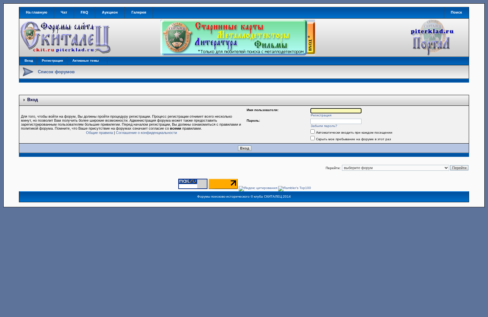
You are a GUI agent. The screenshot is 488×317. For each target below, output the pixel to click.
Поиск (456, 12)
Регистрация (52, 60)
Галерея (138, 12)
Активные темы (85, 60)
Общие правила (99, 133)
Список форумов (56, 71)
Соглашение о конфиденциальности (146, 133)
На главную (36, 12)
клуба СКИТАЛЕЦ (268, 196)
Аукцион (110, 12)
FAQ (84, 12)
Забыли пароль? (324, 126)
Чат (64, 12)
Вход (29, 60)
